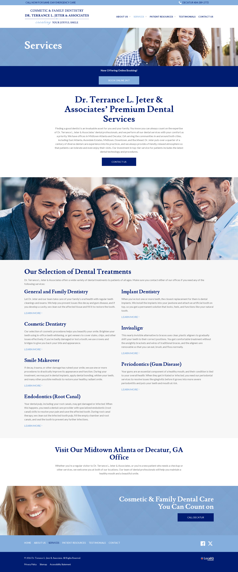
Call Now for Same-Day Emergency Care (51, 2)
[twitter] (210, 543)
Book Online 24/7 (119, 80)
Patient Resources (161, 16)
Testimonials (187, 16)
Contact (114, 542)
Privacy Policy (30, 564)
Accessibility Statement (60, 564)
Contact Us (205, 16)
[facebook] (202, 543)
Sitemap (43, 564)
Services (139, 16)
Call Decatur (195, 517)
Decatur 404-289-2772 (195, 2)
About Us (122, 16)
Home (27, 542)
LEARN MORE (32, 312)
